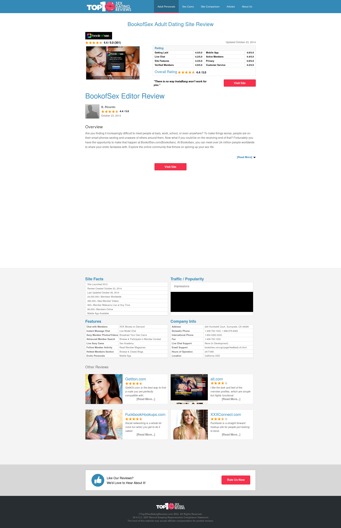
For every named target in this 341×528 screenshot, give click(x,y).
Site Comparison (210, 6)
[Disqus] (170, 220)
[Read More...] (146, 399)
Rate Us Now (236, 479)
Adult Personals (166, 6)
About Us (247, 6)
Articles (231, 6)
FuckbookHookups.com (145, 414)
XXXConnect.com (225, 414)
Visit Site (240, 83)
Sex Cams (188, 6)
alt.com (216, 378)
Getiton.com (135, 378)
